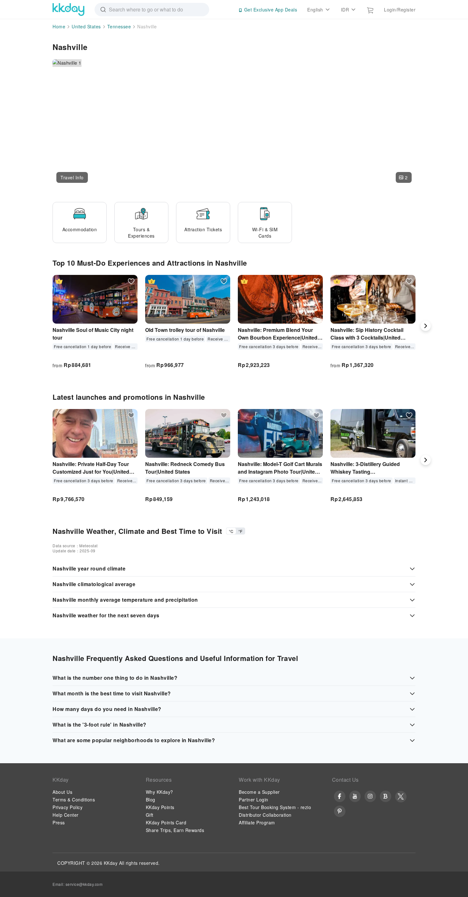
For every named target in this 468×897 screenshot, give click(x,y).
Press (59, 822)
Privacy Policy (67, 807)
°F (240, 531)
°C (231, 531)
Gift (149, 815)
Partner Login (253, 799)
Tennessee (119, 26)
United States (86, 26)
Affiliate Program (257, 822)
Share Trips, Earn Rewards (175, 830)
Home (59, 26)
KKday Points (160, 807)
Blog (150, 799)
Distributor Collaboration (265, 815)
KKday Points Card (166, 822)
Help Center (66, 815)
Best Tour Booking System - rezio (275, 807)
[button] (72, 177)
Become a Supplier (259, 792)
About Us (62, 792)
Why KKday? (159, 792)
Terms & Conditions (74, 799)
